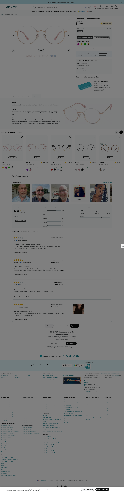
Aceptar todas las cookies (102, 489)
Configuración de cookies (87, 489)
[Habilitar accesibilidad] (122, 246)
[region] (62, 489)
